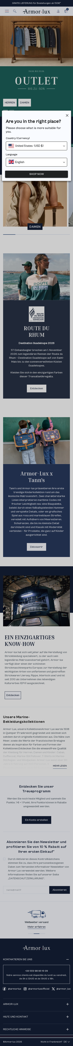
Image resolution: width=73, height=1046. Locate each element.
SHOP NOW (36, 174)
